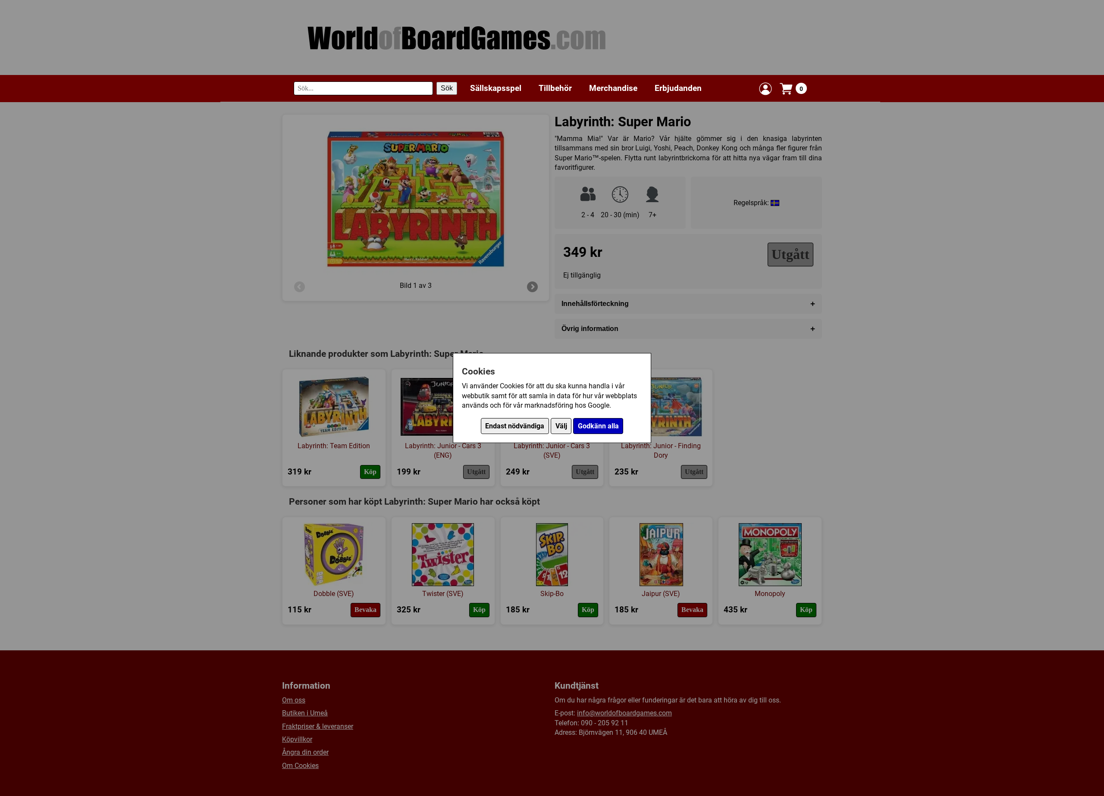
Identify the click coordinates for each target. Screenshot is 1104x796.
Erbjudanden (678, 88)
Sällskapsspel (495, 88)
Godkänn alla (598, 426)
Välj (561, 426)
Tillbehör (555, 88)
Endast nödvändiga (514, 426)
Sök (447, 88)
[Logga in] (765, 89)
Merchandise (613, 88)
